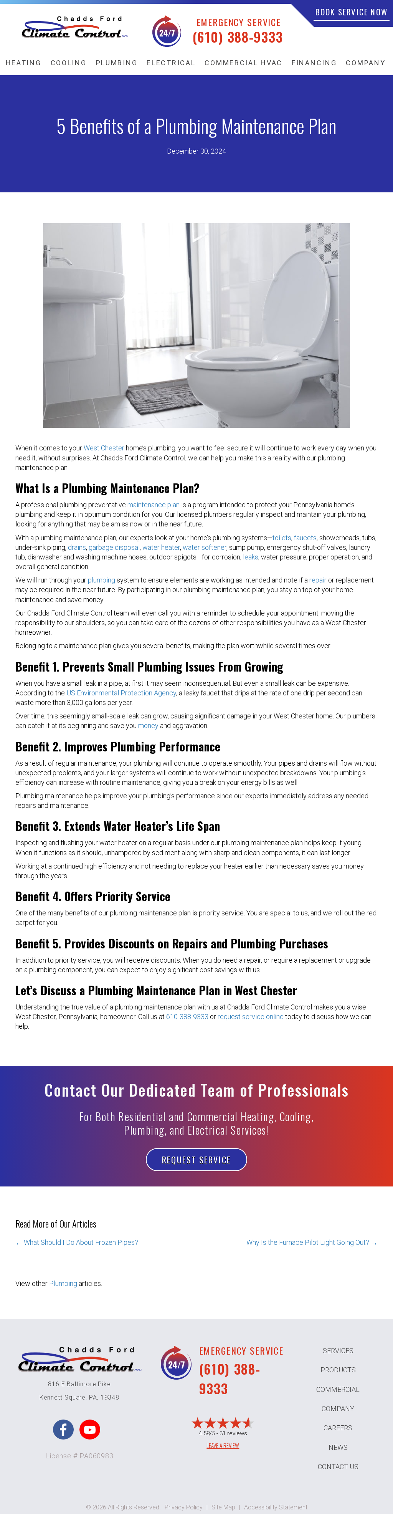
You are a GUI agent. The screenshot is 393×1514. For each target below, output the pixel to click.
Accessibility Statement (275, 1507)
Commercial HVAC (243, 63)
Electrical (171, 63)
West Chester (104, 448)
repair (318, 580)
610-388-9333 (187, 1017)
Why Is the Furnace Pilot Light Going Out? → (312, 1242)
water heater (161, 547)
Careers (338, 1428)
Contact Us (338, 1467)
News (338, 1447)
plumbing (101, 580)
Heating (23, 63)
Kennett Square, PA (68, 1397)
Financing (314, 63)
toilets (281, 538)
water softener (204, 547)
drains (77, 547)
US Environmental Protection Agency (121, 693)
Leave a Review (222, 1445)
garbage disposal (114, 547)
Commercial (338, 1389)
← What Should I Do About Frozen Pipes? (76, 1242)
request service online (251, 1017)
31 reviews (233, 1433)
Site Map (223, 1507)
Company (365, 63)
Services (338, 1351)
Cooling (69, 63)
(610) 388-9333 (238, 36)
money (148, 725)
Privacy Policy (184, 1507)
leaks (250, 557)
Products (338, 1370)
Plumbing (117, 63)
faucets (305, 538)
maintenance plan (153, 505)
